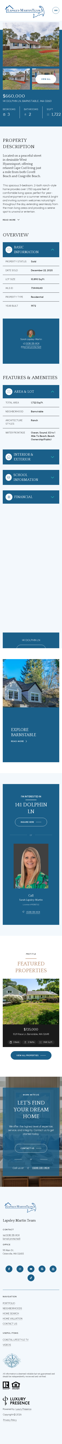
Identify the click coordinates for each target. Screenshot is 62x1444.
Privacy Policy (10, 1420)
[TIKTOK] (31, 1277)
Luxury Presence (23, 1409)
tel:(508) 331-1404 (11, 1235)
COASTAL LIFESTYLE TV (16, 1339)
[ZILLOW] (53, 1269)
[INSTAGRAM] (20, 1269)
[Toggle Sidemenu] (55, 10)
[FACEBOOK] (9, 1269)
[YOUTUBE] (31, 1269)
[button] (31, 1148)
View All (45, 79)
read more (17, 741)
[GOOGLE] (42, 1269)
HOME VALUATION (12, 1318)
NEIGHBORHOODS (12, 1308)
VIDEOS (7, 1344)
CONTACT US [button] (10, 1323)
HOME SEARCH (11, 1313)
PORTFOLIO (9, 1303)
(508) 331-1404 (32, 343)
